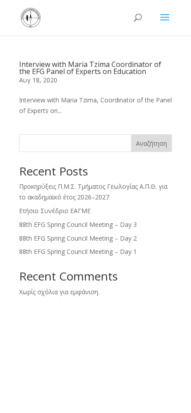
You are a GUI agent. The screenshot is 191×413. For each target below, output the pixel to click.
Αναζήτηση (151, 143)
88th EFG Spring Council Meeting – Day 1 (78, 251)
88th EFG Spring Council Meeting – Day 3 (78, 224)
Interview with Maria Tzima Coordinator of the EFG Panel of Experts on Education (90, 67)
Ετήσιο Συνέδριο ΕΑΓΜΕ (55, 210)
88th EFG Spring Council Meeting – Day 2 (78, 238)
